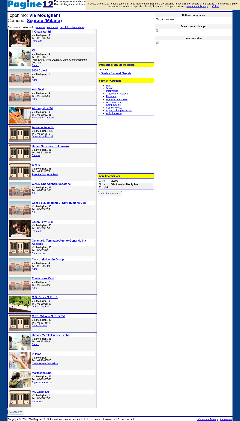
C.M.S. (36, 165)
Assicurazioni (39, 253)
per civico (52, 27)
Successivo (15, 412)
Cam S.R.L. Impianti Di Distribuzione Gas (59, 202)
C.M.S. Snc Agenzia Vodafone (51, 183)
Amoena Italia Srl (43, 127)
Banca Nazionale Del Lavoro (50, 146)
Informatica (112, 90)
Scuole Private (114, 107)
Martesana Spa (41, 372)
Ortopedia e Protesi (42, 136)
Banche (36, 155)
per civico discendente (72, 27)
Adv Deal (38, 89)
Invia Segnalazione (110, 193)
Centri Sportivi (39, 325)
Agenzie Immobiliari (42, 382)
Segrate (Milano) (44, 20)
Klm (34, 50)
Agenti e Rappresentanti (45, 174)
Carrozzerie (38, 401)
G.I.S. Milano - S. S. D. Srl (48, 316)
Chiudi (215, 6)
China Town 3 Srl (43, 221)
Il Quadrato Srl (41, 31)
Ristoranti (37, 40)
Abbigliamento (114, 113)
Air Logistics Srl (42, 108)
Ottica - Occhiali (41, 306)
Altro (34, 79)
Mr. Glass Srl (40, 391)
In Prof (36, 354)
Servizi (35, 65)
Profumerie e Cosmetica (45, 363)
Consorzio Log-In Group (48, 259)
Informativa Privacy (207, 419)
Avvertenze (226, 419)
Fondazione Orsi (43, 278)
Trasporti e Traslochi (43, 117)
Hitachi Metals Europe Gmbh (51, 335)
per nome (40, 27)
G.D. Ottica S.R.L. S (45, 297)
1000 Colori (39, 70)
